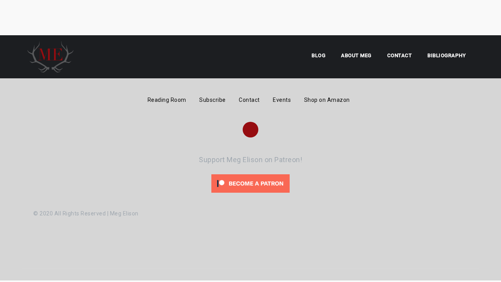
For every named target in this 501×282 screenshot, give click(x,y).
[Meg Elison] (50, 56)
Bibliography (446, 55)
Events (282, 100)
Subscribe (212, 100)
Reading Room (167, 100)
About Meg (356, 55)
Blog (318, 55)
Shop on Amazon (327, 100)
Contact (399, 55)
